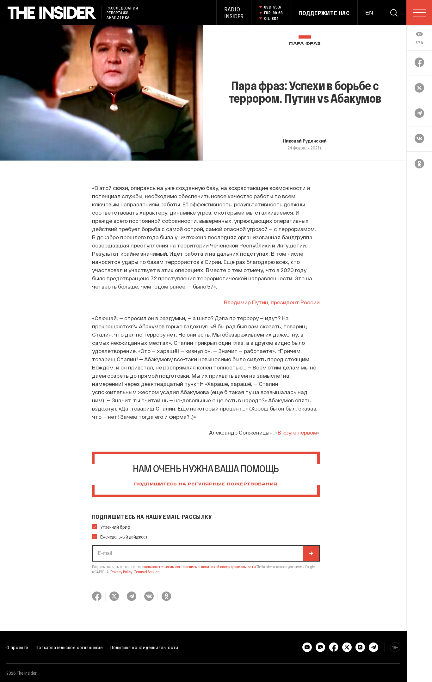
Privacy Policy (122, 571)
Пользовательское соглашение (69, 647)
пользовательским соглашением (171, 566)
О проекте (17, 647)
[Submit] (311, 553)
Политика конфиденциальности (144, 647)
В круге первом (297, 432)
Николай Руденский (305, 140)
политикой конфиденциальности (228, 566)
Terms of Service (146, 571)
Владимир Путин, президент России (272, 302)
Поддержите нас (324, 12)
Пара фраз (304, 44)
